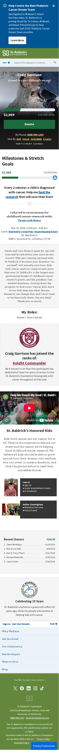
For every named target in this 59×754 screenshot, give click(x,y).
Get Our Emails (21, 624)
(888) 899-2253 (35, 135)
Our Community (12, 646)
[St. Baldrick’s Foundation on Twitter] (15, 689)
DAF (19, 139)
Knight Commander (29, 363)
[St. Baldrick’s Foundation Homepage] (15, 54)
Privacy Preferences (44, 746)
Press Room (26, 680)
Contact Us (40, 680)
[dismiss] (54, 6)
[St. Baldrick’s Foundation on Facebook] (22, 689)
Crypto (47, 139)
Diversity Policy (21, 743)
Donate (29, 124)
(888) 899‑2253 (17, 718)
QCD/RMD (36, 139)
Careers (33, 680)
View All (51, 539)
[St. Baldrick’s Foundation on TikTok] (42, 689)
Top (52, 624)
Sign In (6, 624)
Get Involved (10, 638)
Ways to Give (10, 661)
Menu (5, 63)
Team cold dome (29, 220)
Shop (15, 680)
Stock (25, 139)
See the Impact (11, 654)
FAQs (20, 680)
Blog (5, 669)
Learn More (17, 40)
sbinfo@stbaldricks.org (37, 718)
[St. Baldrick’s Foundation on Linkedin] (29, 689)
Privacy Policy (43, 739)
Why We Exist (10, 631)
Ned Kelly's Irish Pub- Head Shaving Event (33, 232)
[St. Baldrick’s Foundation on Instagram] (35, 689)
